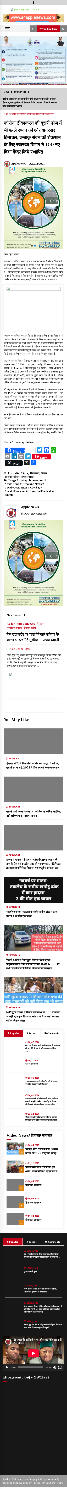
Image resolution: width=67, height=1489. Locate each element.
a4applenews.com (32, 480)
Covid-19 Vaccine (15, 491)
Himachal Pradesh (40, 491)
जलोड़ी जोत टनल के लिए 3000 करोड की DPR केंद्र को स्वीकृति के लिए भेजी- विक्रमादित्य (42, 1151)
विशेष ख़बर (16, 114)
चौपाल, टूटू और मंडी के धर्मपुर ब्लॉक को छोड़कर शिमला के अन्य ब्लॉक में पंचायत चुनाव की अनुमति (41, 1118)
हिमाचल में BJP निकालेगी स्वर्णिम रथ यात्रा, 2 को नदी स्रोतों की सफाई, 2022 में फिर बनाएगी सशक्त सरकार (32, 765)
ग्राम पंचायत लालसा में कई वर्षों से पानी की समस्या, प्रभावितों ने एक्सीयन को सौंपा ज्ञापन (41, 1082)
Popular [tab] (14, 1033)
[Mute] (54, 1367)
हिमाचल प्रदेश (48, 114)
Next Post (14, 615)
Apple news (12, 484)
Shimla (9, 494)
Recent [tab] (33, 1033)
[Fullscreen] (60, 1367)
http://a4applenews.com (34, 513)
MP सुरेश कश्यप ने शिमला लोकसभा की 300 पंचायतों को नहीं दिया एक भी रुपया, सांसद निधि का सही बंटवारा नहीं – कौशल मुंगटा (33, 1016)
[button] (6, 18)
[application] (33, 1353)
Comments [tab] (53, 1033)
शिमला (24, 114)
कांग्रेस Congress (25, 623)
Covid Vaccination (16, 487)
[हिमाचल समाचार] (15, 1185)
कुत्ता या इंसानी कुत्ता (31, 1064)
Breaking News (32, 484)
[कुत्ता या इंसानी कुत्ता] (15, 1064)
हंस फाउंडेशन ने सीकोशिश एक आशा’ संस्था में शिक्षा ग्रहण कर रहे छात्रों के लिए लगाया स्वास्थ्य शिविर (42, 1169)
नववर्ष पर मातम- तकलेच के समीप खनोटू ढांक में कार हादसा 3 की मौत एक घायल (31, 914)
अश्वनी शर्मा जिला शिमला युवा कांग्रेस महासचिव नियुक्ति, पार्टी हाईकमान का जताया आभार (33, 813)
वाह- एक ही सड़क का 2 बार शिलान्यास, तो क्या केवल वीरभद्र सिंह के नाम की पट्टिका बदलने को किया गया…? (42, 1048)
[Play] (7, 1367)
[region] (33, 18)
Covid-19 (35, 487)
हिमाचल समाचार (33, 1185)
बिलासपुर (40, 623)
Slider (8, 114)
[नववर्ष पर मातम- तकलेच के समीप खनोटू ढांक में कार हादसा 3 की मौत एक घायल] (33, 890)
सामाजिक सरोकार (34, 114)
